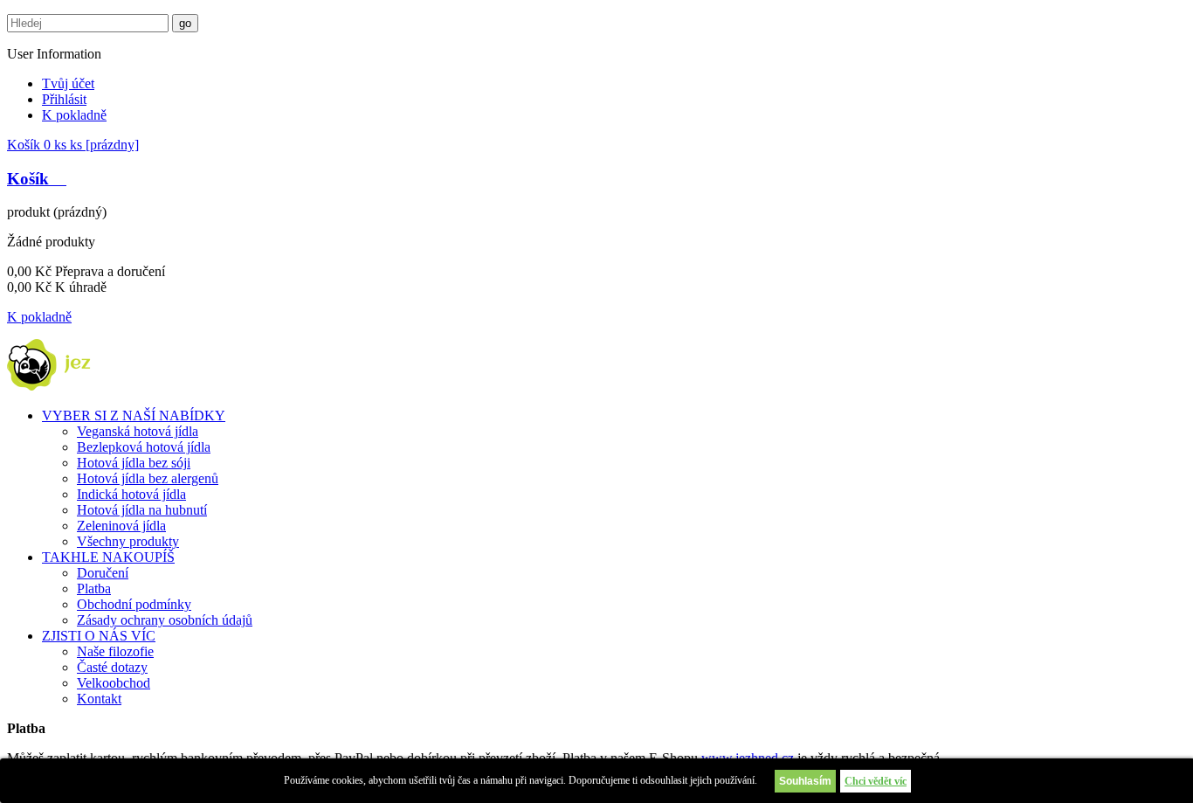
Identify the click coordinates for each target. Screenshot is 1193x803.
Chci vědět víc (876, 781)
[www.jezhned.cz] (71, 385)
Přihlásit (64, 99)
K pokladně (74, 114)
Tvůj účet (68, 83)
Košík (73, 144)
